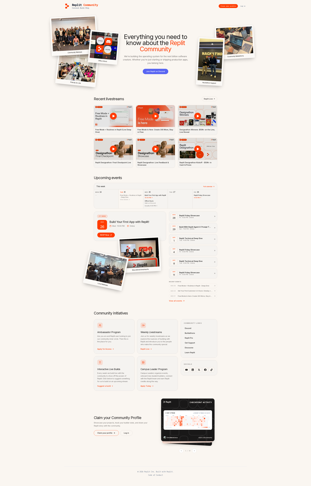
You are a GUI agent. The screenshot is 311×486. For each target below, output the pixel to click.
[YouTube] (186, 369)
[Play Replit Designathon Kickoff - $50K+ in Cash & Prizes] (197, 149)
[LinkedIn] (192, 369)
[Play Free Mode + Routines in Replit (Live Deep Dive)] (113, 116)
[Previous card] (181, 451)
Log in (126, 433)
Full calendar (207, 186)
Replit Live (208, 99)
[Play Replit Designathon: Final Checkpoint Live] (113, 149)
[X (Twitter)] (199, 369)
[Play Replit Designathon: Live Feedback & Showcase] (155, 149)
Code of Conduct (155, 475)
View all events (175, 301)
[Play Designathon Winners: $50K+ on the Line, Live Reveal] (197, 116)
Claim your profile (104, 433)
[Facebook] (205, 369)
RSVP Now (104, 235)
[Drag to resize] (254, 57)
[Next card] (194, 451)
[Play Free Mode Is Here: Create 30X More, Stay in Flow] (155, 116)
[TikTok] (211, 369)
